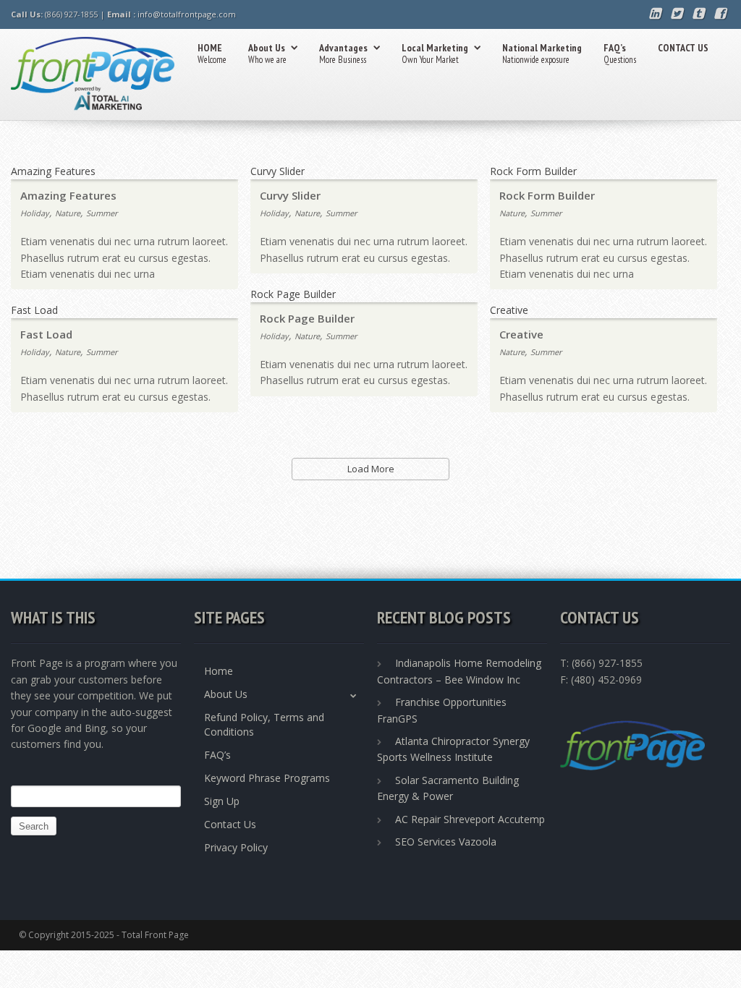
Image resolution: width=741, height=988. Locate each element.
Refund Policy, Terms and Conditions (264, 724)
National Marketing (542, 53)
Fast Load (46, 334)
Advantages (343, 53)
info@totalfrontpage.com (186, 14)
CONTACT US (683, 47)
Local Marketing (435, 53)
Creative (521, 334)
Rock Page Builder (307, 318)
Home (218, 671)
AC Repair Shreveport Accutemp (470, 819)
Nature (67, 213)
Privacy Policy (236, 847)
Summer (101, 213)
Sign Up (222, 801)
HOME (212, 53)
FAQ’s (620, 53)
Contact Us (230, 824)
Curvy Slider (290, 195)
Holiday (34, 213)
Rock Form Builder (547, 195)
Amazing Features (68, 195)
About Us (267, 53)
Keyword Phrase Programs (267, 778)
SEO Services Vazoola (445, 841)
